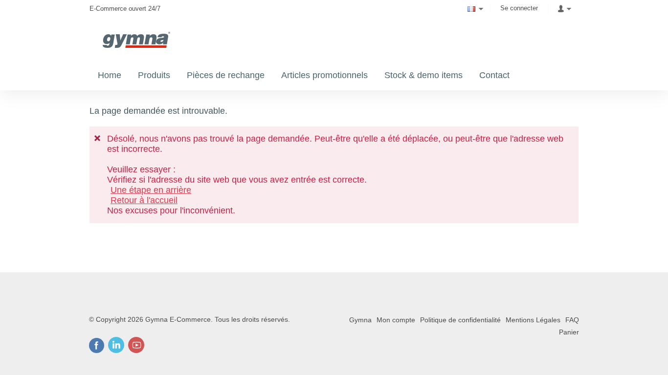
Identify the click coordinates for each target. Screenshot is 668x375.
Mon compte (396, 320)
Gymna (360, 320)
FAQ (572, 320)
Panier (569, 332)
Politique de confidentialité (460, 320)
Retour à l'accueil (144, 200)
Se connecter (519, 8)
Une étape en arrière (151, 190)
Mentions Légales (533, 320)
